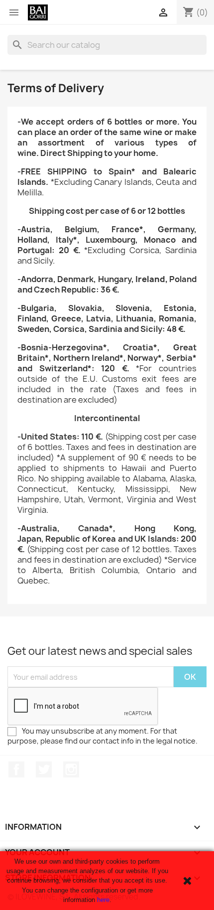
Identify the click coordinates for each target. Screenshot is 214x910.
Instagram (71, 769)
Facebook (16, 769)
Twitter (44, 769)
